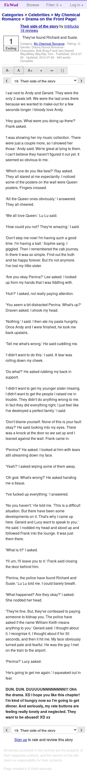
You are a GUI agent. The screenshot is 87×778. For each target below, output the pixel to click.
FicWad (11, 5)
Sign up (20, 739)
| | (62, 70)
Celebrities (39, 15)
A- (8, 70)
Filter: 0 (52, 4)
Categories (12, 15)
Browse (33, 4)
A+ (30, 70)
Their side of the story (39, 26)
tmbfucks (71, 26)
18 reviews (29, 30)
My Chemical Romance (49, 43)
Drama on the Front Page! (51, 19)
